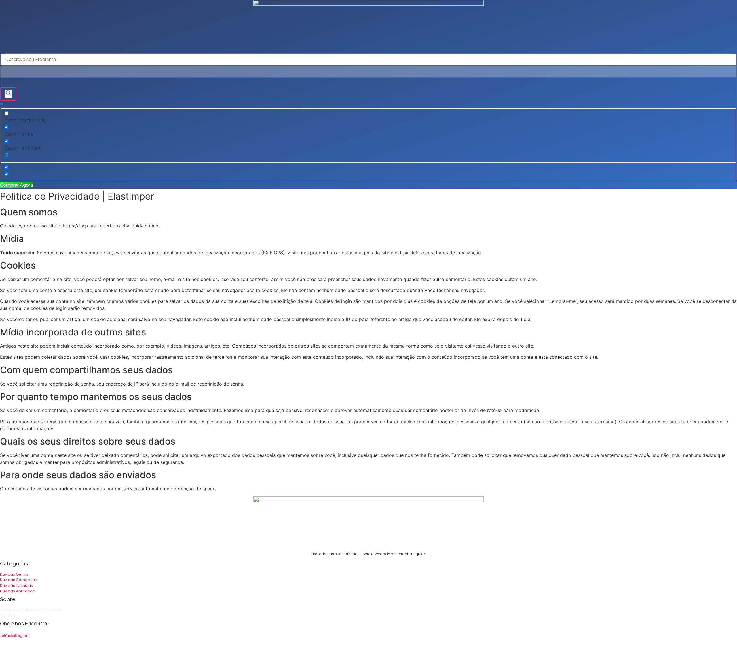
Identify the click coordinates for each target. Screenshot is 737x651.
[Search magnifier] (8, 94)
